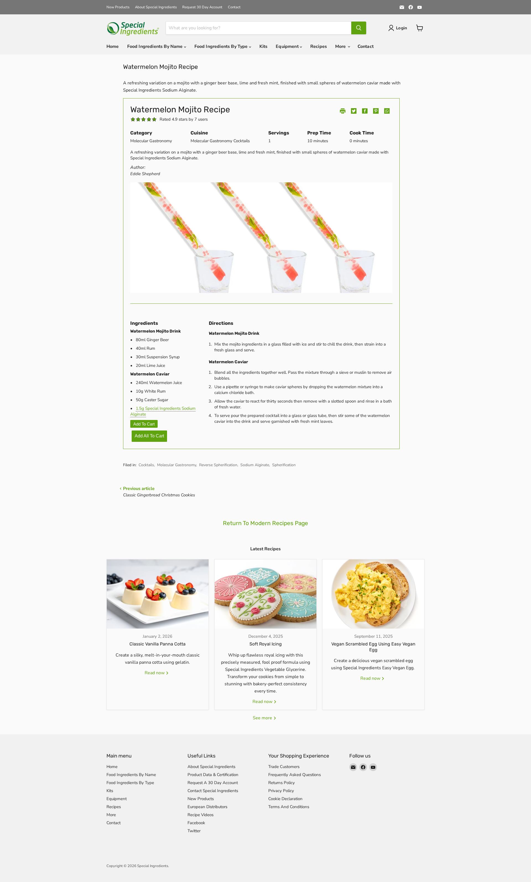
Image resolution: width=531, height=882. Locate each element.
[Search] (358, 28)
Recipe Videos (201, 815)
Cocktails (146, 465)
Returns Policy (281, 782)
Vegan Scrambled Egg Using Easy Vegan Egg (373, 646)
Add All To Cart (149, 436)
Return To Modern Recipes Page (265, 523)
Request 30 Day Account (202, 7)
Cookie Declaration (285, 798)
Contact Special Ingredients (213, 790)
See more (263, 718)
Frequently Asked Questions (294, 774)
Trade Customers (284, 766)
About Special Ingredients (156, 7)
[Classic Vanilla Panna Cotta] (158, 594)
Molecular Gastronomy (176, 465)
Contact (234, 7)
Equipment (288, 46)
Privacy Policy (281, 790)
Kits (263, 46)
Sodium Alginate (254, 465)
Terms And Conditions (288, 807)
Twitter (194, 831)
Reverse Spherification (218, 465)
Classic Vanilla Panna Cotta (157, 644)
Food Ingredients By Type (221, 46)
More (341, 46)
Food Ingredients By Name (155, 46)
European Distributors (207, 807)
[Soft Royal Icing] (265, 594)
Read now (155, 673)
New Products (117, 7)
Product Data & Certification (213, 774)
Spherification (284, 465)
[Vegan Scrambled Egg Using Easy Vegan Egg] (373, 594)
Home (112, 46)
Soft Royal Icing (265, 644)
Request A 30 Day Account (213, 782)
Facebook (196, 823)
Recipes (318, 46)
